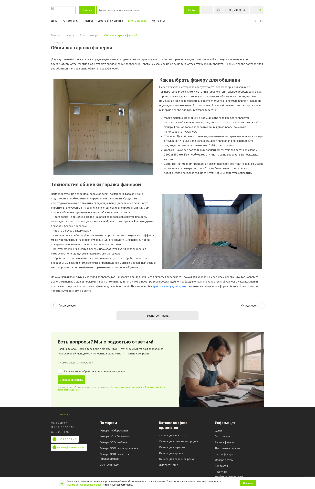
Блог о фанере (137, 20)
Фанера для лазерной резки (177, 459)
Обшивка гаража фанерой (120, 35)
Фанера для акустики (172, 435)
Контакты (158, 20)
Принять (248, 483)
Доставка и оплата (110, 20)
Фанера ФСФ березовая (115, 436)
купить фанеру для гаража (170, 286)
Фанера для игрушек (172, 447)
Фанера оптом (224, 460)
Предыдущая (67, 305)
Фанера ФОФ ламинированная (119, 448)
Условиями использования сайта (126, 387)
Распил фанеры (224, 442)
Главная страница (62, 35)
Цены (54, 20)
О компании (70, 20)
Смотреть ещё (109, 464)
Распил (88, 20)
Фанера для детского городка (178, 441)
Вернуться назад (157, 315)
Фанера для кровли (171, 453)
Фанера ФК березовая (114, 430)
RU (254, 21)
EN (261, 21)
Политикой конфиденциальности (85, 484)
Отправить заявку (71, 379)
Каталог (87, 10)
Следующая (249, 305)
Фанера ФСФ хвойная (113, 442)
